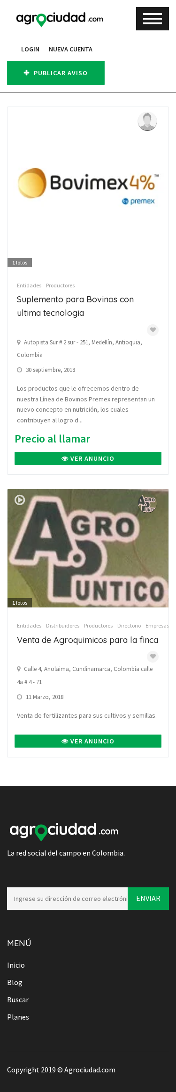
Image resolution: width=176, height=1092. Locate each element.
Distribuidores (62, 625)
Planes (18, 1016)
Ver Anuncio (92, 458)
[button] (11, 49)
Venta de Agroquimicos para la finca (87, 640)
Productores (60, 285)
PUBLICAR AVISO (60, 73)
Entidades (29, 285)
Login (30, 49)
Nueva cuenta (70, 49)
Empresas (157, 625)
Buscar (18, 999)
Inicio (16, 965)
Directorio (129, 625)
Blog (15, 982)
